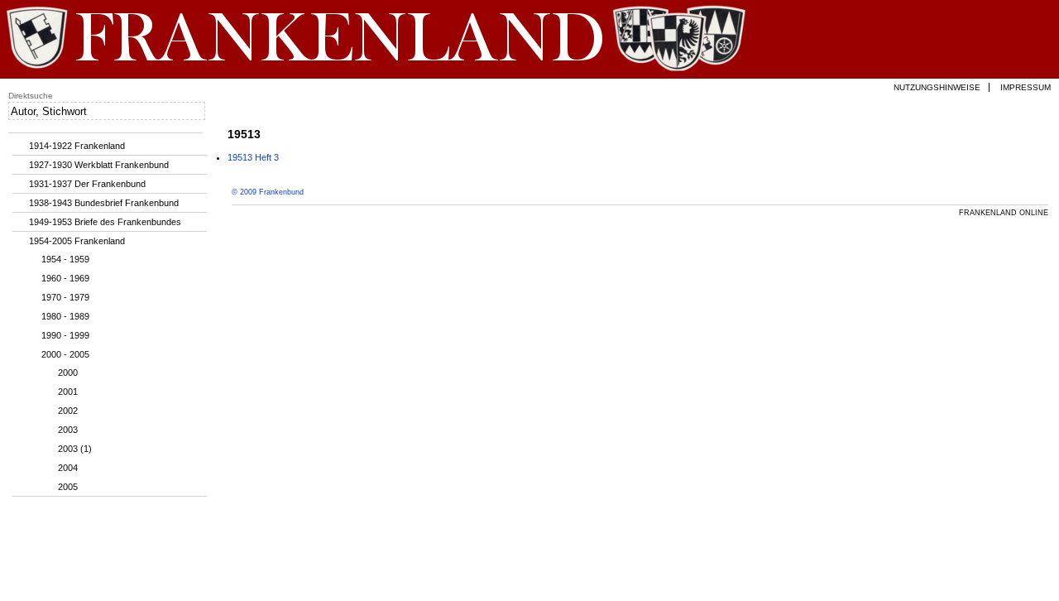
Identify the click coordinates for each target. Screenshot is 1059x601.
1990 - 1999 (65, 335)
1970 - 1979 (65, 297)
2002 (68, 411)
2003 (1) (75, 449)
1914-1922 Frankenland (77, 146)
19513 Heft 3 (253, 157)
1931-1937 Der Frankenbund (87, 184)
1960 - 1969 (65, 278)
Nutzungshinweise (937, 87)
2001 (68, 392)
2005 (68, 487)
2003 (68, 430)
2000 (68, 372)
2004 (68, 468)
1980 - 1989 (65, 316)
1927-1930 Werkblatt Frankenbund (99, 165)
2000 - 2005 (65, 354)
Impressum (1025, 87)
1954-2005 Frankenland (77, 241)
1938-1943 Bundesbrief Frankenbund (104, 203)
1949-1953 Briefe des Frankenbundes (105, 222)
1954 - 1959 (65, 259)
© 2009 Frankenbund (268, 192)
